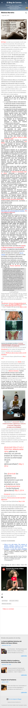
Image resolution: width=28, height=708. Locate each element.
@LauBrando (5, 303)
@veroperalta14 (22, 497)
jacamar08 (15, 422)
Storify (19, 362)
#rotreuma (11, 303)
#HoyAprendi (17, 303)
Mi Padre (3, 42)
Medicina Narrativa (14, 371)
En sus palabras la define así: (14, 211)
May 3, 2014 (19, 490)
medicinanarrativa (7, 423)
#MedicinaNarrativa (9, 305)
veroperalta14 (21, 344)
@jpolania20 (4, 499)
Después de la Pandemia (8, 680)
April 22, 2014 (23, 307)
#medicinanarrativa (13, 486)
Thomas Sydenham (15, 265)
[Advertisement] (14, 621)
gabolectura (16, 423)
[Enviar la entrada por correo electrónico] (2, 597)
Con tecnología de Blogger (15, 699)
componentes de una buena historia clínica (12, 199)
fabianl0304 (17, 425)
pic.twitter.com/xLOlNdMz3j (14, 427)
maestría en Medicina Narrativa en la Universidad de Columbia (13, 247)
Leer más (24, 656)
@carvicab (23, 303)
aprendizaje (4, 600)
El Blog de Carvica (14, 3)
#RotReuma (8, 353)
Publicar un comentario (8, 609)
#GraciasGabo (18, 305)
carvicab (20, 343)
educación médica (13, 600)
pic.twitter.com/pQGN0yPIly (12, 346)
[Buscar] (26, 3)
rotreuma (3, 346)
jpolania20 (14, 344)
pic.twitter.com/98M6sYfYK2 (16, 304)
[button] (26, 13)
